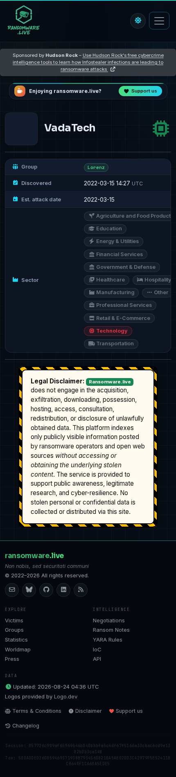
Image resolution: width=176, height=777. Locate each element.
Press (12, 658)
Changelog (25, 726)
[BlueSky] (29, 590)
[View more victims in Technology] (161, 128)
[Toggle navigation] (159, 20)
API (97, 658)
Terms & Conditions (36, 711)
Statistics (16, 639)
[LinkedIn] (63, 590)
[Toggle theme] (138, 21)
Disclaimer (88, 711)
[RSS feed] (81, 590)
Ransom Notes (111, 629)
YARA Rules (107, 639)
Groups (14, 629)
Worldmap (18, 649)
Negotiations (109, 620)
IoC (97, 649)
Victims (14, 620)
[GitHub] (46, 590)
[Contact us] (12, 590)
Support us (129, 711)
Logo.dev (65, 696)
